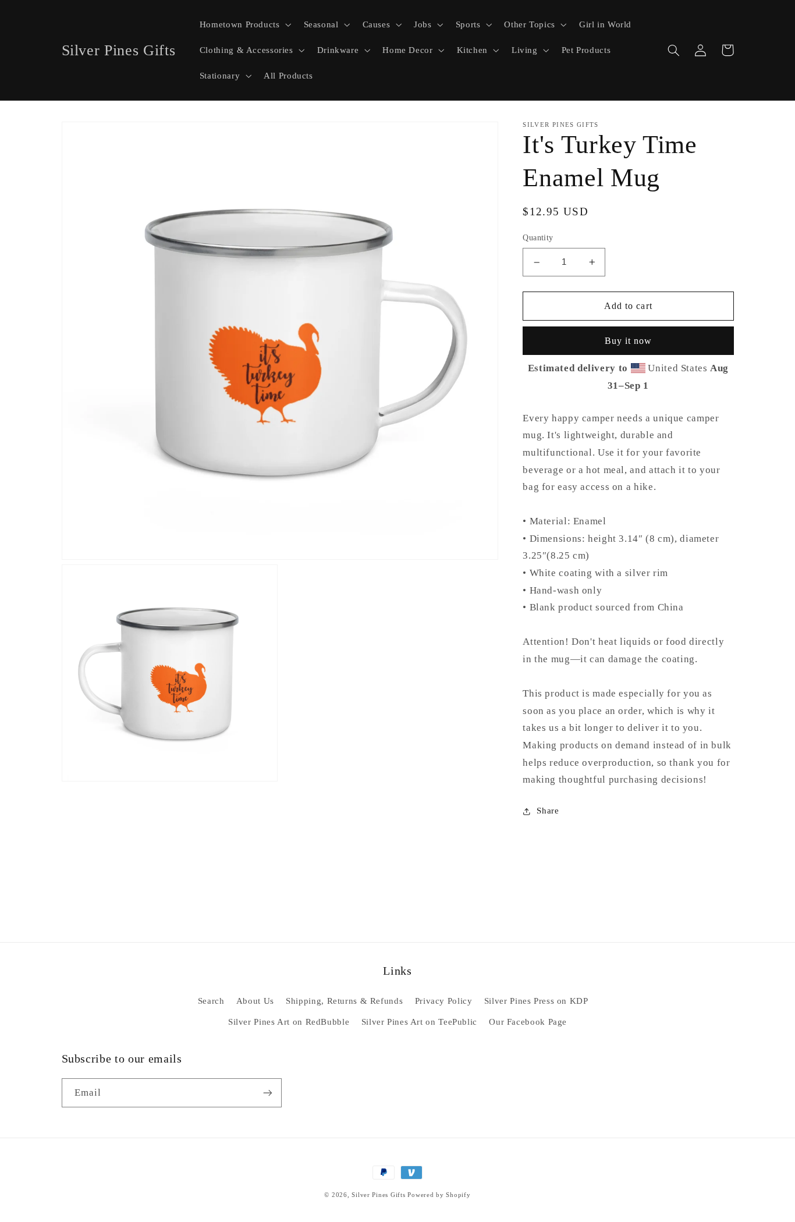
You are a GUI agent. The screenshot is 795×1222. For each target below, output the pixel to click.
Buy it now (628, 341)
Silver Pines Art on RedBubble (288, 1021)
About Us (255, 1001)
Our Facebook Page (528, 1021)
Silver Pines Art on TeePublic (419, 1021)
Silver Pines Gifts (378, 1195)
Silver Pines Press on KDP (536, 1001)
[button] (244, 24)
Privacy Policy (444, 1001)
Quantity (538, 238)
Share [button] (548, 810)
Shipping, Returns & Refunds (344, 1001)
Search (211, 1001)
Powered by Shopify (438, 1195)
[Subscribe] (267, 1092)
